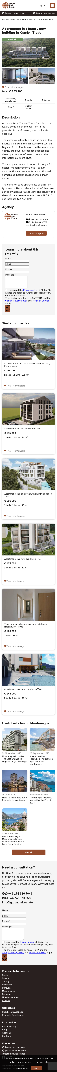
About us (6, 1032)
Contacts (6, 1036)
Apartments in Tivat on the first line (22, 428)
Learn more (21, 1068)
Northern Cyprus (10, 997)
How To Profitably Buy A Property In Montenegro (14, 798)
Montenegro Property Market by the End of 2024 (41, 800)
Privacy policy (30, 290)
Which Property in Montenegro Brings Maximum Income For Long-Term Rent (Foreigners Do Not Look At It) (14, 840)
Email (8, 264)
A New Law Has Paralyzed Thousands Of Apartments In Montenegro (42, 760)
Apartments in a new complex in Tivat (23, 689)
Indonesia (7, 984)
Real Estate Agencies (12, 1012)
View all (28, 852)
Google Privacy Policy (16, 300)
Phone (8, 269)
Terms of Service (40, 300)
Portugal (6, 987)
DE (43, 5)
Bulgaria (6, 994)
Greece (5, 978)
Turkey (5, 981)
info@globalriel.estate (36, 225)
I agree (36, 1068)
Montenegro (8, 991)
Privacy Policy (9, 1026)
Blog (4, 1029)
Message (9, 274)
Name (8, 258)
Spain (5, 975)
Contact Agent (36, 233)
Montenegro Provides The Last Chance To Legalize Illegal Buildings (14, 759)
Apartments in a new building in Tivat (22, 559)
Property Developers (12, 1015)
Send (8, 306)
